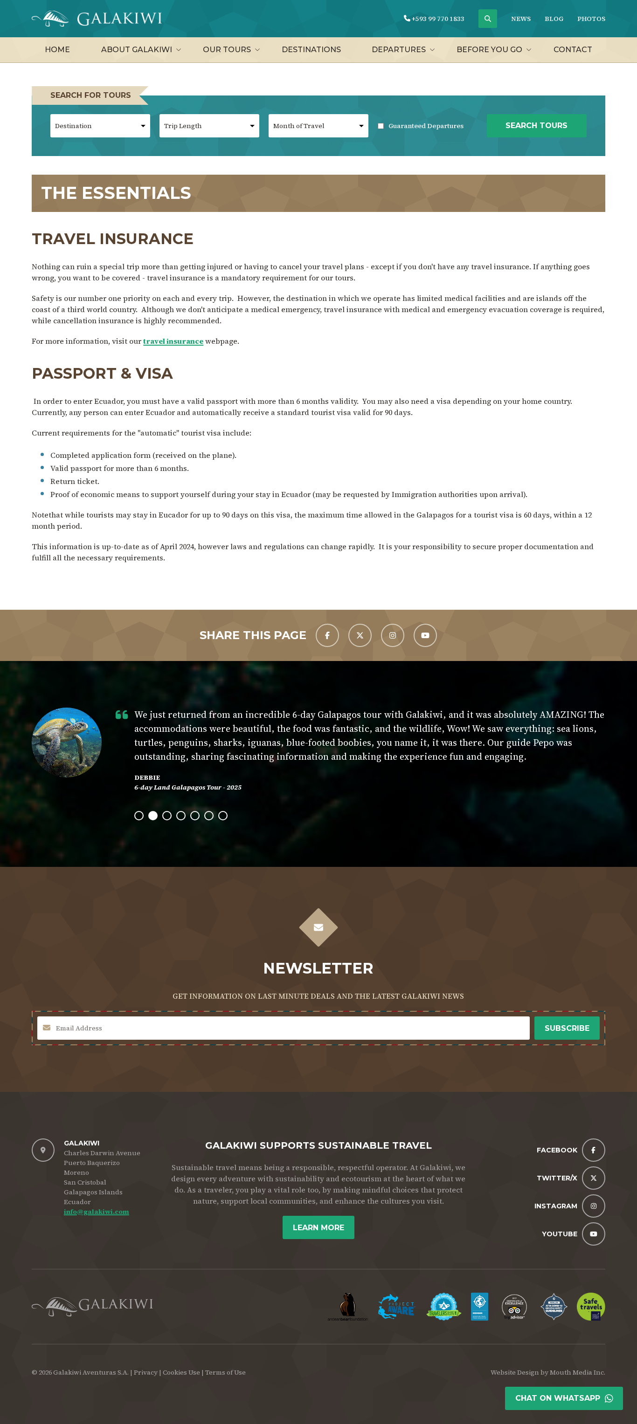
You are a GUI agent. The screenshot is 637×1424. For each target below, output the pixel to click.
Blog (554, 18)
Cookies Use (181, 1372)
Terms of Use (225, 1372)
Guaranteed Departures (421, 125)
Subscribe (567, 1028)
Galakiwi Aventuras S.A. (91, 1372)
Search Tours (536, 125)
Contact (573, 49)
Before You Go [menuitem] (489, 49)
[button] (139, 815)
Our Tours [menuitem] (227, 49)
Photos (591, 18)
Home (57, 49)
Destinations (311, 49)
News (521, 18)
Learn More (318, 1227)
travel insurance (173, 341)
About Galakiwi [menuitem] (136, 49)
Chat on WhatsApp (557, 1398)
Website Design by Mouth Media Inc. (548, 1372)
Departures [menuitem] (399, 49)
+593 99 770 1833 (437, 18)
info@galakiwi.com (96, 1211)
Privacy (146, 1372)
